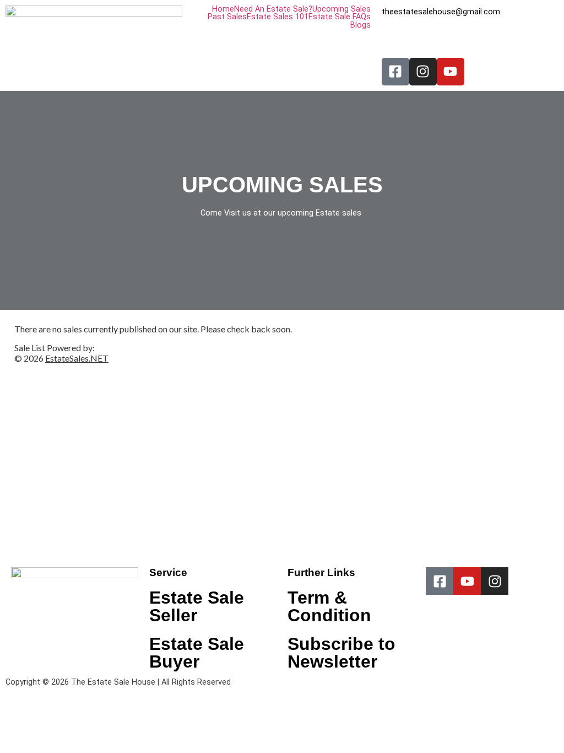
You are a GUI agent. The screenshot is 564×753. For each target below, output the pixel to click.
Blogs (360, 25)
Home (223, 9)
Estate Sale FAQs (339, 17)
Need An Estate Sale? (273, 9)
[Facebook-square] (395, 71)
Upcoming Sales (341, 9)
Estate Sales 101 (277, 17)
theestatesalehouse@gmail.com (441, 12)
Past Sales (227, 17)
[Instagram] (423, 71)
